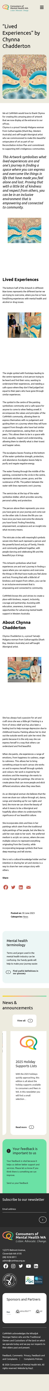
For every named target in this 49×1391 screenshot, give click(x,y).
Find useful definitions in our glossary (25, 972)
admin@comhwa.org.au (13, 1260)
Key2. (30, 1368)
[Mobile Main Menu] (42, 7)
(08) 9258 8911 (9, 1257)
